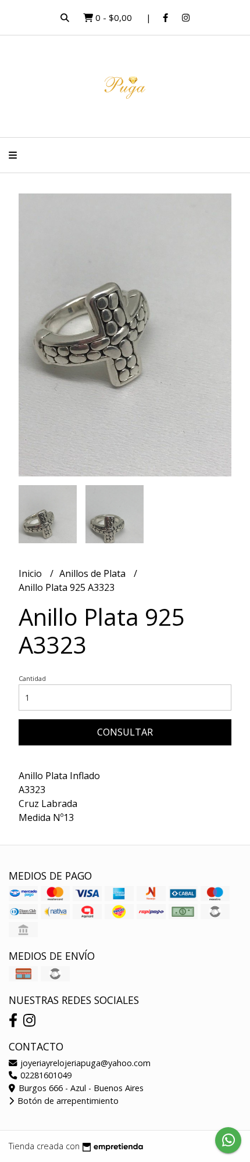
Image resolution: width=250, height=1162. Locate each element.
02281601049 (45, 1075)
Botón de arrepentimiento (67, 1100)
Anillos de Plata (93, 573)
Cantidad (32, 678)
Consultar (125, 732)
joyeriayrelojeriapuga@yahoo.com (84, 1062)
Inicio (31, 573)
